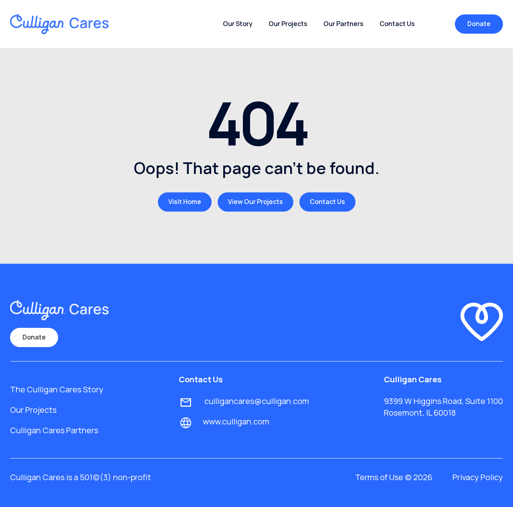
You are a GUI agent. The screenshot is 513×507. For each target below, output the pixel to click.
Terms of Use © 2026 (393, 477)
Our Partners (343, 23)
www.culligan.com (236, 421)
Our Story (237, 23)
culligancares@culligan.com (256, 401)
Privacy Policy (477, 477)
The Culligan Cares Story (56, 389)
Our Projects (288, 23)
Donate (479, 23)
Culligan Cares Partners (54, 430)
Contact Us (397, 23)
